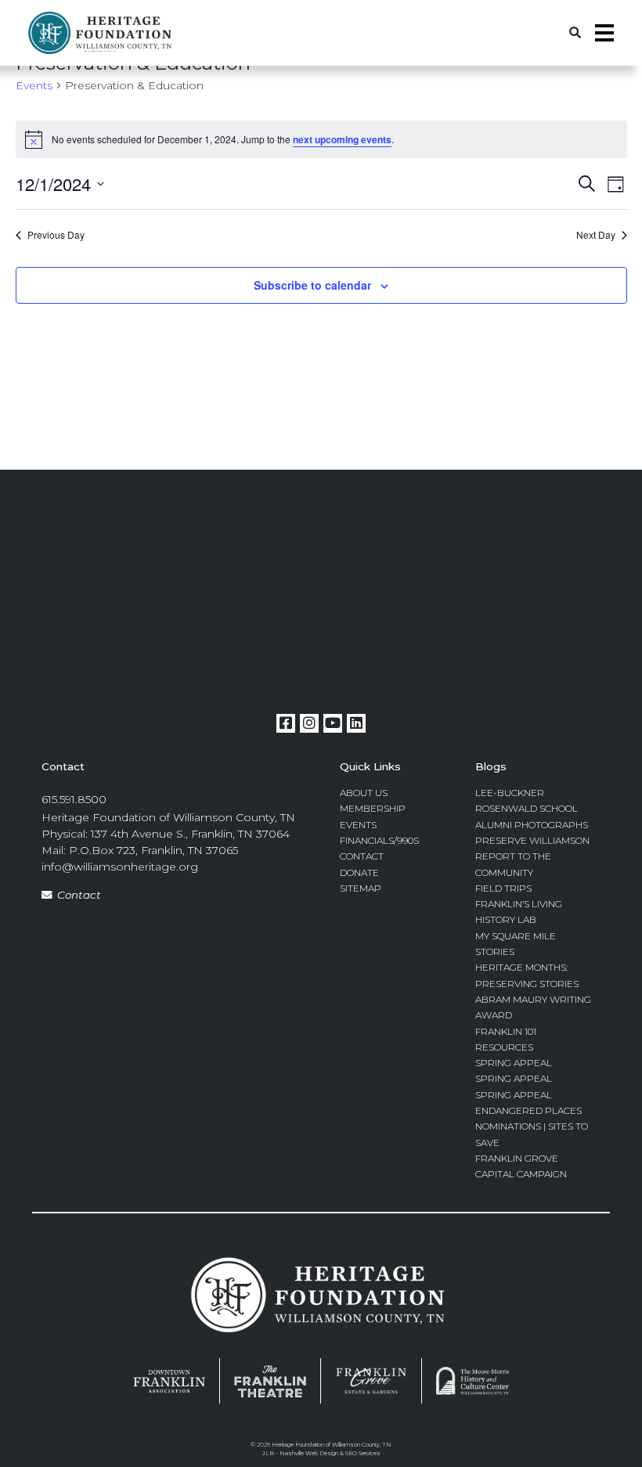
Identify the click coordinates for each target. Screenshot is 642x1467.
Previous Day (56, 235)
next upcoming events (342, 139)
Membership (373, 808)
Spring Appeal (513, 1063)
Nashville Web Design (309, 1453)
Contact (79, 894)
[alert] (321, 139)
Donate (359, 872)
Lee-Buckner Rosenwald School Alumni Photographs (531, 809)
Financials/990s (379, 840)
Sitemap (360, 888)
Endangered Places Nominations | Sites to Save (531, 1126)
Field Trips (503, 888)
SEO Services (363, 1453)
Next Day (595, 235)
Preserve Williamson (532, 840)
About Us (364, 792)
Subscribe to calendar (312, 285)
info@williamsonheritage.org (119, 867)
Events (34, 85)
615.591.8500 (73, 799)
